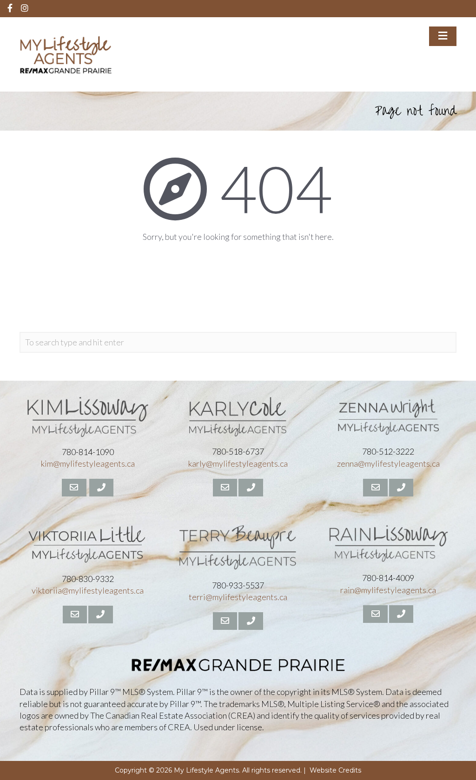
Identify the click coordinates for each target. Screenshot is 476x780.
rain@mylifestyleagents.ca (388, 590)
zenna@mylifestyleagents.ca (388, 463)
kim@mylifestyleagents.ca (88, 463)
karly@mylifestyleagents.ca (238, 463)
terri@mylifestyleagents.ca (238, 597)
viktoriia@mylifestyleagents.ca (88, 590)
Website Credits (335, 770)
